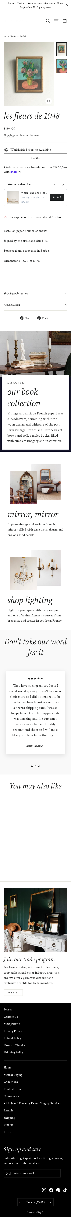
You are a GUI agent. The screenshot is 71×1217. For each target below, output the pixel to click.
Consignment (12, 1096)
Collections (11, 1082)
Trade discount (13, 1089)
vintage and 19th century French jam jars (34, 193)
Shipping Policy (13, 1053)
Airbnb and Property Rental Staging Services (32, 1104)
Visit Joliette (12, 1024)
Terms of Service (15, 1045)
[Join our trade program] (35, 920)
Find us (8, 1125)
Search (8, 1010)
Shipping (9, 135)
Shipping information (16, 293)
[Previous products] (55, 184)
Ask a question (12, 305)
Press (7, 1132)
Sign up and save (22, 1149)
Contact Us (11, 1017)
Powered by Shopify (35, 1212)
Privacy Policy (13, 1031)
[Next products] (63, 184)
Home (6, 36)
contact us (13, 992)
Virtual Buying (13, 1075)
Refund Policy (13, 1038)
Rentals (8, 1111)
